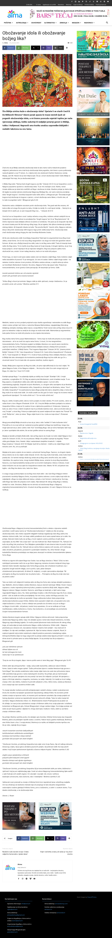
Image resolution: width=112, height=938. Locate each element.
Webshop (68, 4)
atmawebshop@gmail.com (16, 915)
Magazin (75, 23)
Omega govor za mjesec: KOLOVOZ (91, 443)
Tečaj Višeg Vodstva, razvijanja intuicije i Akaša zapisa (93, 449)
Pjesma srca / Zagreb (86, 433)
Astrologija (21, 23)
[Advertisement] (37, 148)
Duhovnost (36, 23)
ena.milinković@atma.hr (15, 926)
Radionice (88, 23)
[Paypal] (82, 1)
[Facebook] (72, 1)
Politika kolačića (89, 4)
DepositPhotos (91, 897)
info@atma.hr (25, 904)
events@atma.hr (17, 921)
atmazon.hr (48, 909)
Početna (7, 23)
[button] (107, 23)
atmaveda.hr (61, 913)
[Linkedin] (79, 1)
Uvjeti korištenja (78, 4)
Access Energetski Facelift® (88, 424)
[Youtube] (108, 1)
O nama (38, 4)
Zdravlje (63, 23)
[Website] (100, 1)
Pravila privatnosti (101, 4)
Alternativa (49, 23)
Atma (6, 43)
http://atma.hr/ (22, 867)
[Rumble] (86, 1)
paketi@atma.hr (12, 932)
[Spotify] (27, 878)
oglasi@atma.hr (12, 909)
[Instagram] (75, 1)
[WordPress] (104, 1)
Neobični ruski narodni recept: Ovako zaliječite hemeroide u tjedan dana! (15, 853)
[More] (67, 48)
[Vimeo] (97, 1)
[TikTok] (90, 1)
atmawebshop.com (61, 904)
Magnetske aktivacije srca (88, 438)
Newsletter (61, 4)
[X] (93, 1)
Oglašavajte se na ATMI (49, 4)
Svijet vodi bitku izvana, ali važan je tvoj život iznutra (56, 853)
